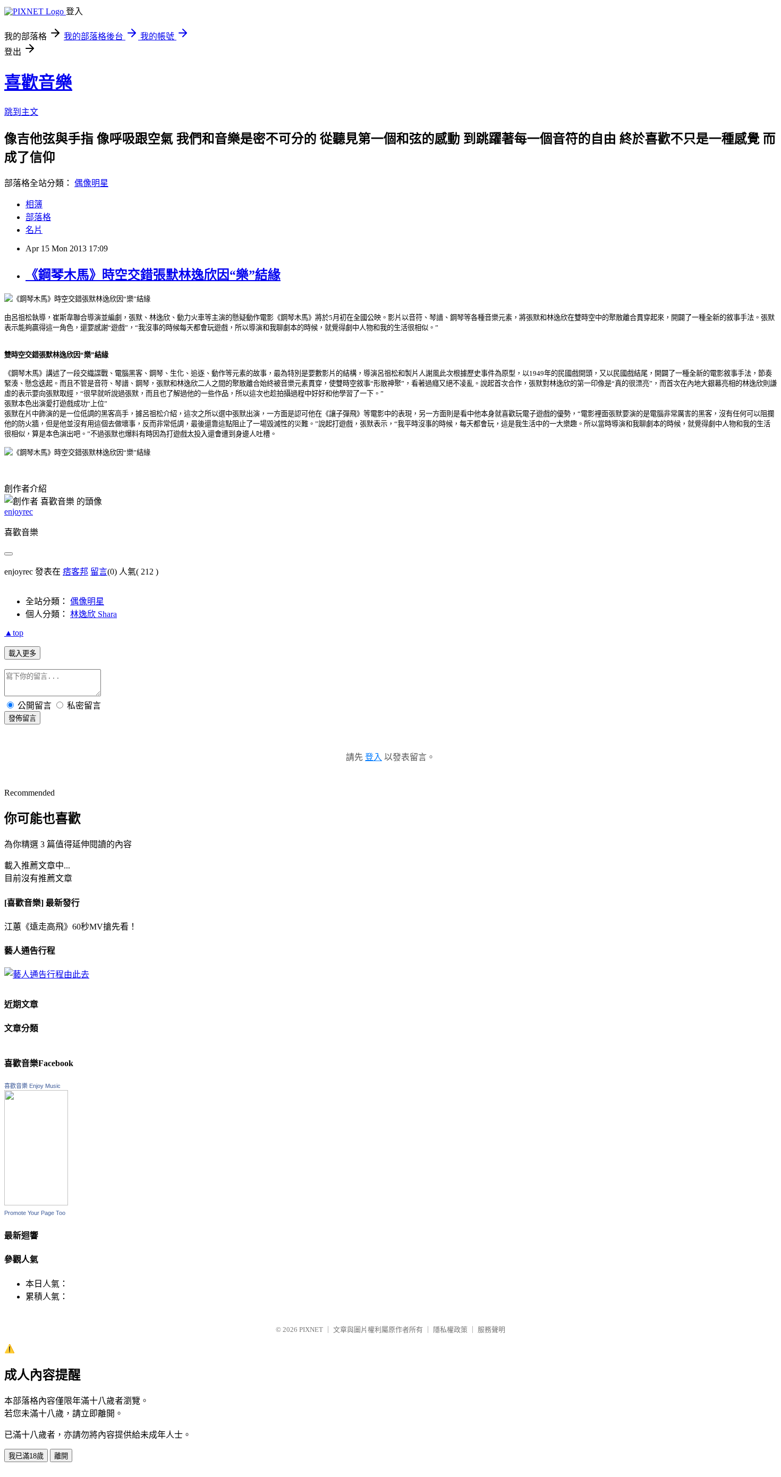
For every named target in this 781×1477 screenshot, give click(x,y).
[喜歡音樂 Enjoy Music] (36, 1202)
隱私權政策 (450, 1329)
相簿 (34, 204)
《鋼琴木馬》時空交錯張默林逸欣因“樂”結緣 (153, 275)
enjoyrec (18, 511)
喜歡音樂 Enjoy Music (32, 1086)
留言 (98, 571)
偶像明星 (91, 183)
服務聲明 (491, 1329)
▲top (13, 632)
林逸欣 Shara (93, 614)
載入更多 (22, 653)
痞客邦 (75, 571)
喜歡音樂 (38, 82)
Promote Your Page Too (34, 1213)
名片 (34, 229)
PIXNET (311, 1329)
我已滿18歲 (26, 1456)
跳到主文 (21, 111)
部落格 (38, 217)
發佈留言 (22, 718)
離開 (61, 1456)
